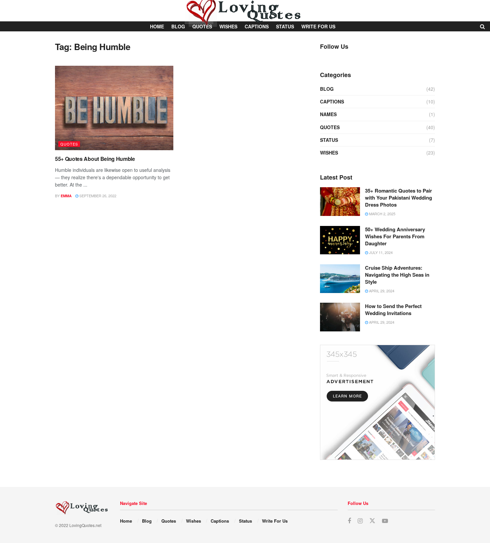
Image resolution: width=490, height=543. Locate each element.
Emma (66, 195)
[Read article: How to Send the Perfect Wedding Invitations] (340, 317)
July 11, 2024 (380, 252)
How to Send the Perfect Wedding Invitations (393, 309)
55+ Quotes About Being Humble (95, 159)
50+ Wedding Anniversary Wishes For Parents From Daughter (395, 236)
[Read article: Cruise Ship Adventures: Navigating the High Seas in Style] (340, 278)
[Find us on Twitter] (372, 521)
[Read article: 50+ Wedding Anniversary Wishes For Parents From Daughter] (340, 240)
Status (329, 140)
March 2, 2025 (381, 213)
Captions (332, 101)
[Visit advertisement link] (377, 402)
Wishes (329, 152)
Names (328, 114)
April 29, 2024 (381, 290)
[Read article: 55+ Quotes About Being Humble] (114, 108)
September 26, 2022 (97, 195)
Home (126, 521)
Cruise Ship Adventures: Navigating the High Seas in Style (397, 274)
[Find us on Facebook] (349, 521)
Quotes (69, 144)
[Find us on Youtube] (385, 521)
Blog (327, 88)
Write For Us (275, 521)
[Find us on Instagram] (360, 521)
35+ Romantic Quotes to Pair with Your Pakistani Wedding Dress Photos (398, 197)
